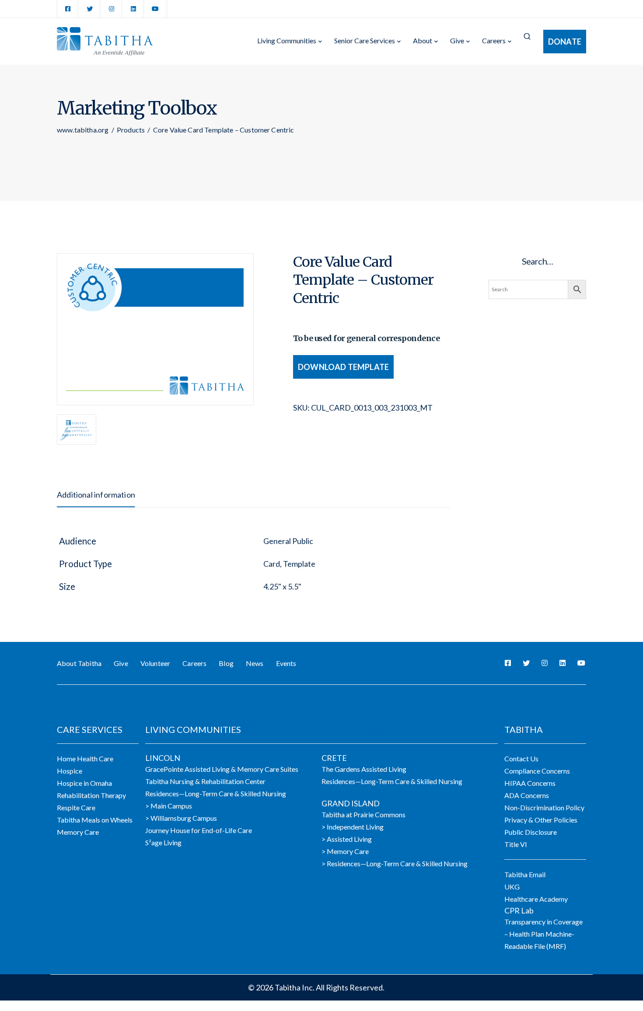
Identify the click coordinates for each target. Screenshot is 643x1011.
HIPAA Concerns (530, 783)
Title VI (515, 844)
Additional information (96, 494)
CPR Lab (519, 910)
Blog (226, 663)
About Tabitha (79, 663)
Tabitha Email (524, 874)
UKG (512, 886)
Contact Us (521, 758)
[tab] (96, 494)
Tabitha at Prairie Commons (363, 814)
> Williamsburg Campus (181, 818)
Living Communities (286, 40)
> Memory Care (345, 851)
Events (286, 663)
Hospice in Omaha (84, 783)
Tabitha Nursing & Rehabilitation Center (205, 781)
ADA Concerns (526, 795)
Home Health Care (85, 758)
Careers (494, 40)
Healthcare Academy (536, 899)
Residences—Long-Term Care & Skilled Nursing (215, 793)
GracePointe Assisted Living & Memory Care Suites (221, 769)
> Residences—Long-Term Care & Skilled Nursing (395, 863)
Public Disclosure (530, 832)
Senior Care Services (364, 40)
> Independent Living (353, 827)
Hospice (69, 771)
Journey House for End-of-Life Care (198, 830)
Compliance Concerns (537, 771)
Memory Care (78, 832)
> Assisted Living (347, 839)
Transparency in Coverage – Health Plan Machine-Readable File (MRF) (543, 933)
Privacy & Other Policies (540, 820)
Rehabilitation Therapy (91, 795)
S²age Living (163, 842)
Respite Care (76, 807)
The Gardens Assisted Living (364, 769)
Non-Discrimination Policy (544, 807)
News (255, 663)
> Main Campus (168, 806)
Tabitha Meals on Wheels (95, 820)
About (422, 40)
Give (457, 40)
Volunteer (155, 663)
